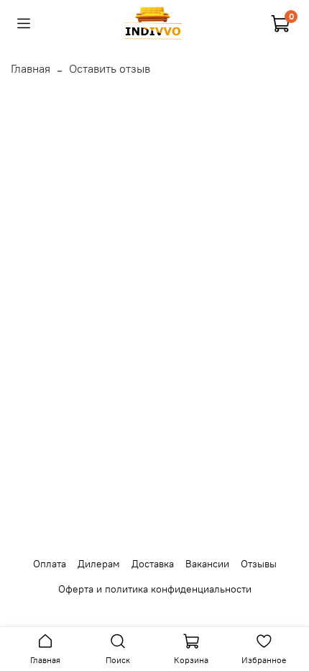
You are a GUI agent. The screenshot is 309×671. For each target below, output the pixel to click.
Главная (30, 68)
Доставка (153, 563)
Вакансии (207, 563)
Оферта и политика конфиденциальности (155, 588)
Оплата (49, 563)
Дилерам (99, 563)
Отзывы (259, 563)
